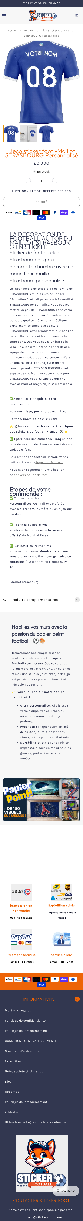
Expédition (13, 1061)
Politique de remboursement (26, 1031)
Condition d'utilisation (22, 1051)
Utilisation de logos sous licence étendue (35, 1122)
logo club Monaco (49, 462)
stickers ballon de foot (31, 475)
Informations (38, 999)
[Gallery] (41, 92)
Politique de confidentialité (25, 1020)
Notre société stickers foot (25, 1071)
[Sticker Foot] (41, 15)
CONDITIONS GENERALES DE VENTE (31, 1041)
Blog (8, 1081)
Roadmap (12, 1092)
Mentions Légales (18, 1010)
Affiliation (12, 1112)
